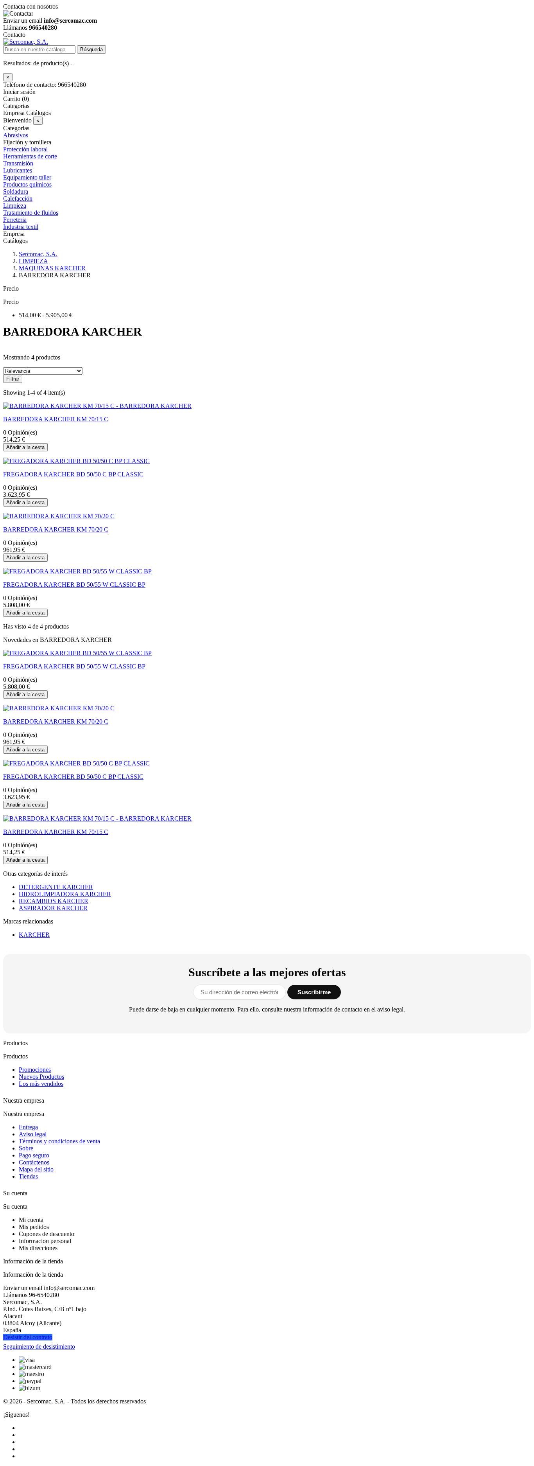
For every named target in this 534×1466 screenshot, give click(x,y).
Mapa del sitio (36, 1169)
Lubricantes (17, 170)
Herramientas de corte (30, 156)
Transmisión (18, 163)
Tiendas (28, 1176)
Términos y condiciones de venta (59, 1141)
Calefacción (17, 198)
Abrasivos (15, 135)
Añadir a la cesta (25, 447)
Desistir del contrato (27, 1337)
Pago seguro (34, 1155)
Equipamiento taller (27, 177)
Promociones (35, 1069)
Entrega (28, 1127)
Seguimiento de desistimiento (39, 1346)
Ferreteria (15, 219)
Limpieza (14, 205)
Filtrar (12, 379)
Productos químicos (27, 184)
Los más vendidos (41, 1083)
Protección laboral (25, 149)
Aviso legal (33, 1134)
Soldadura (15, 191)
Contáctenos (34, 1162)
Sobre (26, 1148)
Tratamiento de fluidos (30, 212)
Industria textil (20, 226)
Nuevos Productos (41, 1076)
